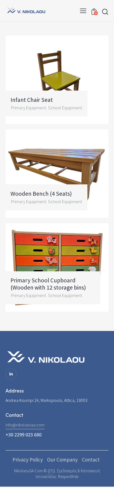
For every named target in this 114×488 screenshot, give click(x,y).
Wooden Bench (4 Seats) (41, 193)
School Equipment (65, 107)
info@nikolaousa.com (25, 425)
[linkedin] (11, 374)
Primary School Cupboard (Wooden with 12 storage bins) (48, 284)
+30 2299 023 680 (24, 434)
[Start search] (105, 12)
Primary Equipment (28, 107)
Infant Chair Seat (32, 100)
